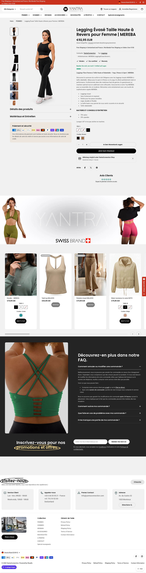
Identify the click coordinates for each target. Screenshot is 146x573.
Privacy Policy (86, 563)
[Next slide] (138, 334)
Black (78, 138)
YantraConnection (90, 53)
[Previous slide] (132, 334)
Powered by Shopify (25, 563)
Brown (82, 138)
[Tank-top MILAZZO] (56, 274)
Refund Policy (97, 563)
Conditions (102, 447)
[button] (144, 286)
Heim (12, 21)
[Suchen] (41, 9)
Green (21, 315)
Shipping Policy (110, 563)
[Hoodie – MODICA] (21, 274)
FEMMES (19, 21)
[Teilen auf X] (90, 167)
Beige (125, 315)
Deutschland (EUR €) (128, 2)
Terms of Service (123, 563)
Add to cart (21, 321)
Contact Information (137, 563)
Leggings (104, 53)
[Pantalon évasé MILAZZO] (90, 274)
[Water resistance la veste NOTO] (125, 274)
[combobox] (23, 9)
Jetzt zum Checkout (106, 151)
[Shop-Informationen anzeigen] (132, 158)
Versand (90, 43)
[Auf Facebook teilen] (85, 167)
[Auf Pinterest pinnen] (96, 167)
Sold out (56, 305)
